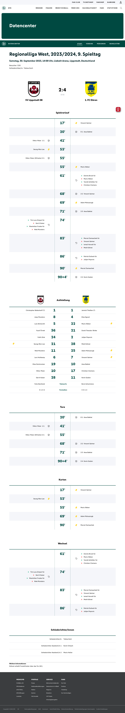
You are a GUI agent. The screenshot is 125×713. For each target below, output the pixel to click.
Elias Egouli (86, 317)
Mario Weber (85, 167)
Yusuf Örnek (40, 330)
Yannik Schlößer (89, 182)
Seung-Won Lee (38, 149)
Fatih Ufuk (41, 337)
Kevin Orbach (68, 646)
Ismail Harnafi (88, 244)
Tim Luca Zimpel (36, 220)
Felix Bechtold (39, 384)
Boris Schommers (88, 384)
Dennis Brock (88, 175)
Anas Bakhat (88, 132)
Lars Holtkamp (39, 357)
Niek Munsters (39, 229)
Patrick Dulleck (89, 256)
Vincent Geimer (86, 123)
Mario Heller (67, 652)
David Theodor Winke (89, 330)
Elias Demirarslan (39, 364)
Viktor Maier (37, 140)
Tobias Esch (28, 68)
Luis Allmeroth (39, 324)
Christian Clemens (90, 185)
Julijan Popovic (89, 259)
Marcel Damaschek (90, 238)
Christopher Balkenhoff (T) (35, 310)
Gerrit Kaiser (40, 223)
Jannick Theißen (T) (88, 310)
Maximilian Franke (35, 226)
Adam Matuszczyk (87, 202)
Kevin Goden (88, 277)
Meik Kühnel (88, 247)
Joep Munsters (39, 317)
